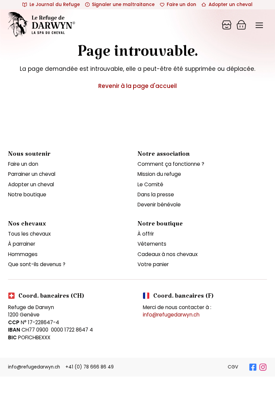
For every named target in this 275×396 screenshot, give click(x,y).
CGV (233, 367)
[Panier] (226, 25)
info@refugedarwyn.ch (171, 314)
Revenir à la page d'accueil (137, 86)
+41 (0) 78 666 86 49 (89, 367)
